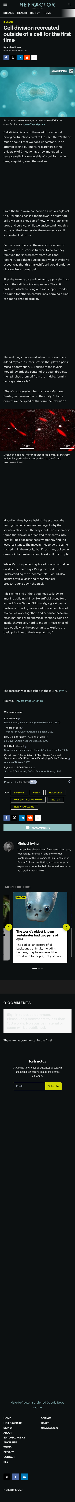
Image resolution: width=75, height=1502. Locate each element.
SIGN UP (35, 13)
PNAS (62, 690)
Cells (36, 792)
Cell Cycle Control (14, 746)
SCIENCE (8, 13)
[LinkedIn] (20, 57)
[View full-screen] (71, 71)
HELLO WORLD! (12, 1423)
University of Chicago (28, 700)
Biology (8, 22)
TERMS (7, 1447)
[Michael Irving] (8, 847)
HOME (47, 13)
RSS (5, 1461)
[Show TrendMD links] (69, 781)
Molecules (55, 792)
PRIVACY (8, 1452)
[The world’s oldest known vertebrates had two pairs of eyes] (37, 910)
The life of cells (12, 727)
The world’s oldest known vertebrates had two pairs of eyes (34, 935)
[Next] (66, 927)
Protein (55, 800)
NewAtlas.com (49, 1427)
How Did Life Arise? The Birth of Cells (24, 736)
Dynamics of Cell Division (18, 767)
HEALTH (22, 13)
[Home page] (37, 6)
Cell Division (11, 718)
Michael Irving (28, 844)
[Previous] (8, 927)
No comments (41, 827)
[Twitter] (13, 57)
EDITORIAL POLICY (14, 1437)
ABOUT (7, 1432)
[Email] (34, 57)
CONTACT (9, 1456)
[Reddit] (27, 57)
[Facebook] (6, 57)
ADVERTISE (10, 1442)
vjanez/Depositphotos (34, 124)
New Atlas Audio (24, 807)
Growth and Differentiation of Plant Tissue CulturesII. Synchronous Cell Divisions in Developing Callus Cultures (35, 757)
